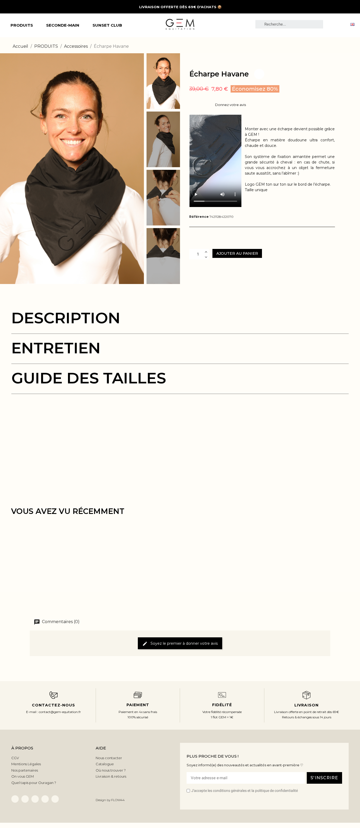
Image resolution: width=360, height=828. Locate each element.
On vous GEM (22, 776)
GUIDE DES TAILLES (88, 378)
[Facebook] (15, 799)
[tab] (180, 322)
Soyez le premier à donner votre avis (183, 643)
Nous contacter (109, 758)
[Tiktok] (35, 799)
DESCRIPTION (65, 318)
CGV (15, 758)
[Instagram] (45, 799)
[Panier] (341, 24)
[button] (5, 168)
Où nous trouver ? (111, 770)
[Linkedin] (25, 799)
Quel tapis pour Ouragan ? (33, 783)
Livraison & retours (111, 776)
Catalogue (105, 764)
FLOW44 (118, 800)
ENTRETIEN (55, 348)
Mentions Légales (26, 764)
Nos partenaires (24, 770)
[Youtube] (55, 799)
